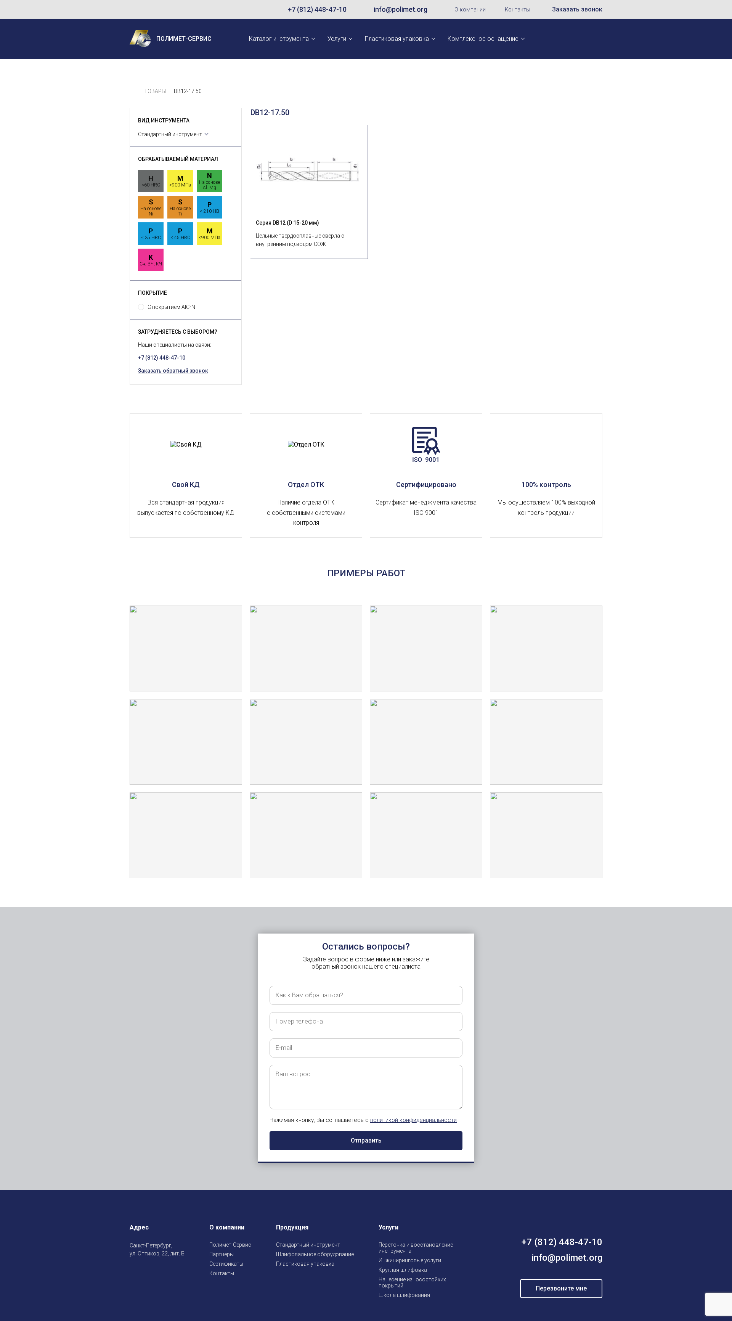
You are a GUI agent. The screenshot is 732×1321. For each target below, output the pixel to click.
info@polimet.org (400, 9)
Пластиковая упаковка (397, 38)
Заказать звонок (577, 9)
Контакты (517, 9)
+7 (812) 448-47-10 (317, 9)
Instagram (134, 1271)
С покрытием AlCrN (171, 307)
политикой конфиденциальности (413, 1120)
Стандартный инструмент (170, 134)
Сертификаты (226, 1264)
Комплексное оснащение (483, 38)
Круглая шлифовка (403, 1270)
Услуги (336, 38)
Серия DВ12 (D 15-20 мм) (287, 223)
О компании (470, 9)
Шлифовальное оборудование (315, 1254)
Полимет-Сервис (230, 1245)
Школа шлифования (404, 1295)
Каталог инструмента (279, 38)
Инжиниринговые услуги (410, 1260)
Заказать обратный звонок (173, 371)
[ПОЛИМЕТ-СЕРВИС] (133, 91)
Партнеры (221, 1254)
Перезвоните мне (561, 1288)
